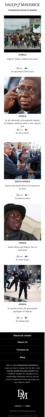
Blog (22, 357)
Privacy (18, 406)
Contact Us (22, 349)
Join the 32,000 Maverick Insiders (20, 370)
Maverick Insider (23, 335)
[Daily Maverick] (22, 4)
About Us (23, 342)
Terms (27, 406)
